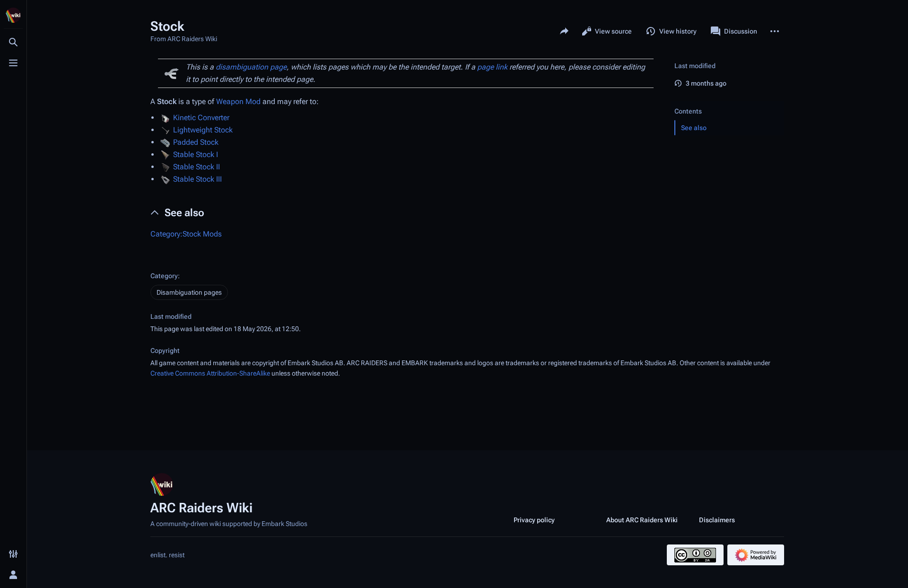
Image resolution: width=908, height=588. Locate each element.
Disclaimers (717, 520)
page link (492, 66)
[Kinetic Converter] (165, 117)
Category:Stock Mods (186, 233)
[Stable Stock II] (165, 166)
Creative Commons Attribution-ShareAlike (210, 373)
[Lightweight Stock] (165, 129)
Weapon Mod (238, 101)
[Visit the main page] (13, 15)
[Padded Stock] (165, 142)
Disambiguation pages (189, 292)
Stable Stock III (197, 179)
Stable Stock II (196, 166)
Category (164, 276)
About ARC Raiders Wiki (642, 520)
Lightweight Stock (203, 129)
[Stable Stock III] (165, 179)
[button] (727, 101)
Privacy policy (534, 520)
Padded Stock (195, 142)
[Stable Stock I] (165, 154)
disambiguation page (251, 66)
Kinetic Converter (201, 117)
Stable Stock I (195, 154)
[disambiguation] (172, 73)
